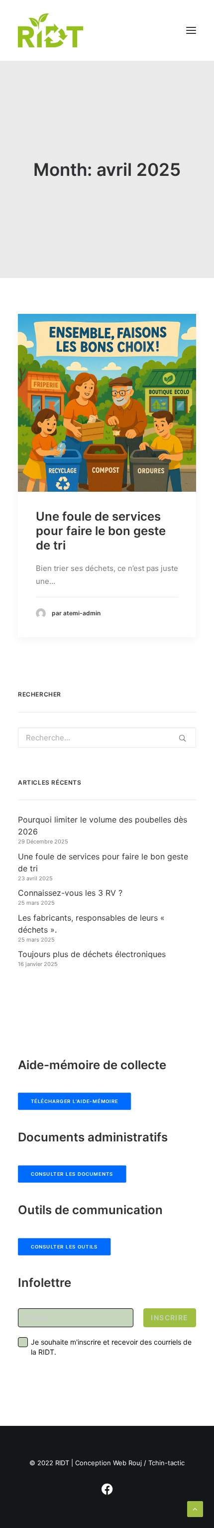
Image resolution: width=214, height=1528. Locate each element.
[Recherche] (107, 737)
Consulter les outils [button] (64, 1247)
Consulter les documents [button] (72, 1174)
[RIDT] (50, 30)
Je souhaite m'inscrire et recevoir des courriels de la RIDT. (111, 1347)
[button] (191, 30)
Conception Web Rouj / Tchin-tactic (130, 1463)
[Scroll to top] (195, 1508)
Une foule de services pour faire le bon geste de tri (101, 531)
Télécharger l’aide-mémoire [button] (74, 1102)
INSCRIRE (169, 1317)
